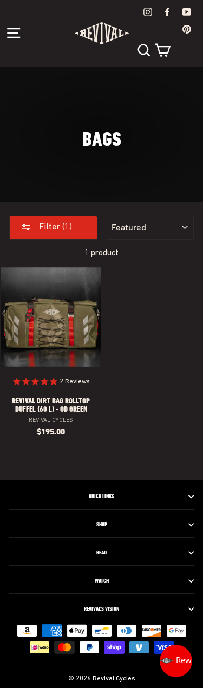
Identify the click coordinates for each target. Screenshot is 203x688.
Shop (101, 524)
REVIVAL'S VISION (101, 609)
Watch (102, 581)
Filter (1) (54, 227)
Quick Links (101, 496)
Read (101, 553)
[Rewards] (176, 661)
